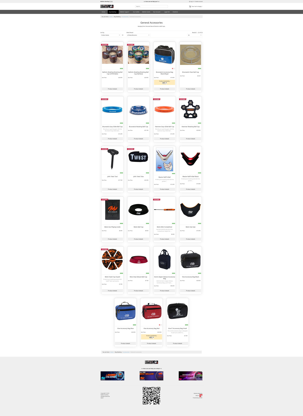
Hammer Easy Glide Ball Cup (164, 127)
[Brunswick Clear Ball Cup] (190, 54)
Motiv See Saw (190, 227)
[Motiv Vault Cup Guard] (112, 259)
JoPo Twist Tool (112, 176)
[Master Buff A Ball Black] (190, 159)
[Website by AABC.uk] (200, 395)
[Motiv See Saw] (190, 209)
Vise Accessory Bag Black (190, 277)
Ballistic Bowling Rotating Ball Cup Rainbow (138, 73)
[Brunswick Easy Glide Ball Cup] (112, 109)
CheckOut (175, 12)
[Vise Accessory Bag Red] (151, 310)
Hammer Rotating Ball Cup (191, 127)
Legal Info (167, 12)
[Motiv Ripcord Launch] (190, 375)
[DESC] (123, 35)
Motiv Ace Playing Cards (112, 227)
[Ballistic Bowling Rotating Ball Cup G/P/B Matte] (112, 54)
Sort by (102, 32)
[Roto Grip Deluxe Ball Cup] (138, 259)
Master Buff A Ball (165, 177)
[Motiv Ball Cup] (138, 209)
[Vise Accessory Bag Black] (190, 259)
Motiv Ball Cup (138, 227)
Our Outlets (136, 12)
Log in (192, 1)
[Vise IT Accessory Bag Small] (177, 310)
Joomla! (200, 397)
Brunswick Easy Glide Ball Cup (112, 127)
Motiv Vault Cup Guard (112, 277)
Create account (199, 1)
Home (103, 12)
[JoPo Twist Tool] (112, 159)
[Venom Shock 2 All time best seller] (151, 375)
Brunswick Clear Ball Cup (190, 72)
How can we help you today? (151, 368)
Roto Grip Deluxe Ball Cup (138, 277)
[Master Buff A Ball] (164, 159)
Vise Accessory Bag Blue (125, 328)
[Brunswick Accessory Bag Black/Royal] (164, 54)
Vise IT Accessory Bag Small (177, 328)
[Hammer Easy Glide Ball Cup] (164, 109)
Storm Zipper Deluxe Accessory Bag (164, 277)
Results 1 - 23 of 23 (197, 32)
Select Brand (129, 32)
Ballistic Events (146, 12)
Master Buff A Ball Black (191, 176)
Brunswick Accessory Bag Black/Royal (164, 73)
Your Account (156, 12)
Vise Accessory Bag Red (151, 328)
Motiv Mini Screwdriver (164, 227)
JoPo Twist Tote (138, 176)
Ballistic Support (124, 12)
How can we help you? (151, 1)
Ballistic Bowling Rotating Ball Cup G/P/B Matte (112, 73)
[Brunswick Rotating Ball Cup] (138, 109)
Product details (112, 89)
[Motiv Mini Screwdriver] (164, 209)
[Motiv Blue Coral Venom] (112, 375)
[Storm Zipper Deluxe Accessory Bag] (164, 259)
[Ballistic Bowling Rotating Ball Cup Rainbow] (138, 54)
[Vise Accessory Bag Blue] (125, 310)
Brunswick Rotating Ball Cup (138, 127)
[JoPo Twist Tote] (138, 159)
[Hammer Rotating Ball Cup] (190, 109)
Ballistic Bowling (104, 1)
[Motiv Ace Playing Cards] (112, 209)
